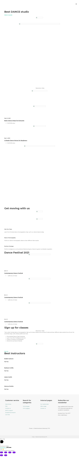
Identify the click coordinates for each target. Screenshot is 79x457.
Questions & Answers (10, 412)
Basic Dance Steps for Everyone (14, 120)
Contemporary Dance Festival (13, 273)
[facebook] (34, 423)
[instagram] (41, 423)
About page (43, 406)
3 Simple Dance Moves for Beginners (15, 140)
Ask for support (9, 410)
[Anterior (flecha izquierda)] (1, 455)
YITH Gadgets (26, 408)
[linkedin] (44, 423)
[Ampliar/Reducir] (14, 452)
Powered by (3, 447)
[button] (39, 88)
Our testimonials (44, 404)
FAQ (6, 406)
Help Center (8, 404)
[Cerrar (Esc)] (1, 452)
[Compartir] (5, 452)
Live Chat (7, 414)
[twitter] (38, 423)
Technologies (26, 406)
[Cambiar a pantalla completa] (9, 452)
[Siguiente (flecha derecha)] (5, 455)
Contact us (8, 408)
